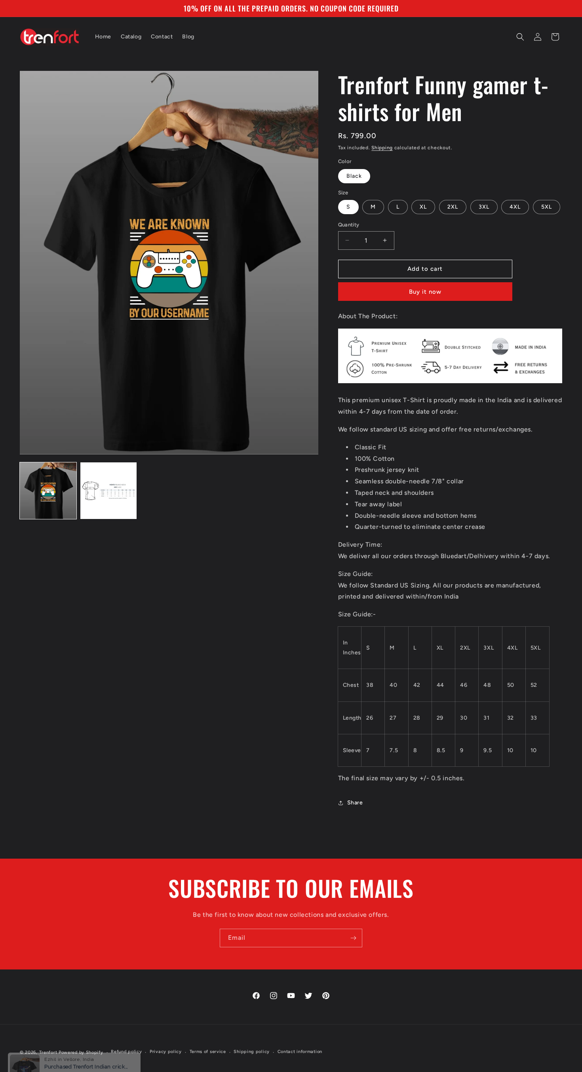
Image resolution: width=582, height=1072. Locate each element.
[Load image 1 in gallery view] (48, 490)
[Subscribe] (353, 938)
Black (354, 176)
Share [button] (355, 802)
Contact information (300, 1051)
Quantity (348, 225)
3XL (484, 206)
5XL (546, 206)
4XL (515, 206)
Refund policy (126, 1051)
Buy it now (425, 291)
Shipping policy (252, 1051)
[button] (520, 37)
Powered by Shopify (81, 1052)
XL (423, 206)
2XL (452, 206)
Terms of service (208, 1051)
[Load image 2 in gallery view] (108, 490)
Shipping (382, 147)
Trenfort (48, 1052)
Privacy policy (166, 1051)
